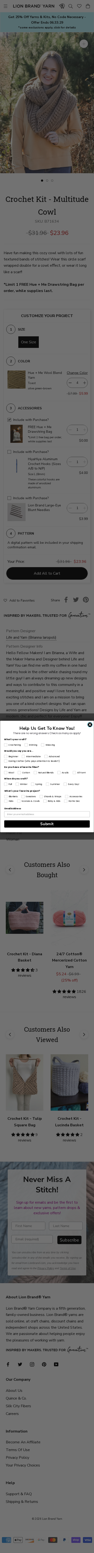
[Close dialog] (90, 724)
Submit (47, 824)
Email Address (12, 808)
